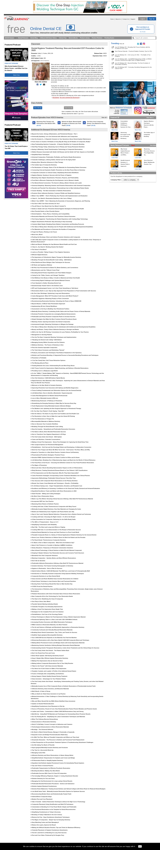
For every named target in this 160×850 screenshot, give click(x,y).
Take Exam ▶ (68, 107)
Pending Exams (109, 38)
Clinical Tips (63, 38)
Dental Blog (34, 38)
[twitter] (40, 84)
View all (121, 43)
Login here (81, 113)
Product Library (85, 38)
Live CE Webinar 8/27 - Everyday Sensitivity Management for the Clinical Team (133, 67)
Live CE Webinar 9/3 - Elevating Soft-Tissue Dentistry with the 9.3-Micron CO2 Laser (132, 47)
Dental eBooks (73, 38)
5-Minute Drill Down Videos (48, 38)
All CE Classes (9, 38)
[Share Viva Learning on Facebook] (141, 44)
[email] (43, 84)
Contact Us (126, 19)
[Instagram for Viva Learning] (144, 110)
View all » (104, 117)
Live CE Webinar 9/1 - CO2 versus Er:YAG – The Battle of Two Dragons (133, 55)
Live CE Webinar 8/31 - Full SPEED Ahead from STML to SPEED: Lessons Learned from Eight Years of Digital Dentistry (133, 59)
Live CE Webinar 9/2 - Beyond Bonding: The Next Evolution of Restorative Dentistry (132, 63)
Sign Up (151, 19)
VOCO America (44, 60)
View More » (150, 117)
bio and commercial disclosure (69, 97)
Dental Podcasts (23, 38)
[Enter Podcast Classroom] (34, 124)
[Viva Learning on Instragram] (144, 44)
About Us (118, 19)
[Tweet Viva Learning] (138, 44)
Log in (143, 19)
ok (140, 846)
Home (112, 19)
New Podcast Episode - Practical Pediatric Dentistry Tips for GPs (133, 51)
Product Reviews (97, 38)
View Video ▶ (37, 107)
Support (133, 19)
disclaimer (56, 97)
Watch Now (16, 75)
